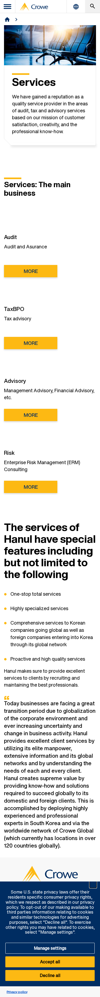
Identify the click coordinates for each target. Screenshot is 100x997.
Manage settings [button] (50, 948)
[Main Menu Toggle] (7, 6)
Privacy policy (17, 992)
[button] (93, 884)
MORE (31, 271)
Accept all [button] (50, 961)
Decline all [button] (50, 975)
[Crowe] (34, 7)
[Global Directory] (76, 6)
